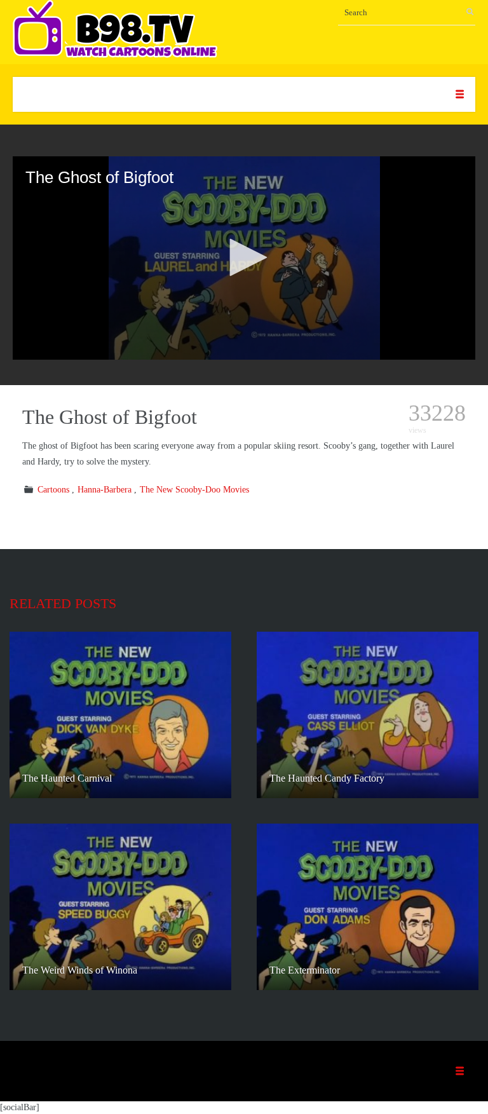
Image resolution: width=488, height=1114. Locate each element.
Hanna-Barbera (105, 489)
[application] (244, 258)
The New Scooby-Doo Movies (194, 489)
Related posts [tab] (63, 603)
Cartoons (53, 489)
